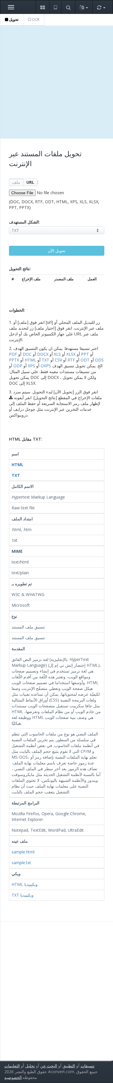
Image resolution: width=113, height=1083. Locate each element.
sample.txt (21, 862)
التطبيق (69, 1066)
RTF (71, 360)
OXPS (46, 365)
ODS (99, 360)
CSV (58, 360)
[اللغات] (83, 7)
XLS (57, 354)
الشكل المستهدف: (24, 222)
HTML (30, 360)
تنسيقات (87, 1066)
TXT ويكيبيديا (23, 895)
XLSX (71, 354)
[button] (42, 7)
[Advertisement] (56, 82)
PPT (85, 354)
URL (30, 182)
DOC (27, 354)
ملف (16, 182)
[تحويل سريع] (101, 7)
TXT (45, 360)
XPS (31, 365)
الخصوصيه (13, 1077)
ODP (17, 365)
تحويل (13, 19)
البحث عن (48, 1066)
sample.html (23, 852)
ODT (85, 360)
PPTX (14, 360)
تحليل (30, 1066)
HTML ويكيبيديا (25, 884)
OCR (35, 19)
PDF (13, 354)
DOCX (42, 354)
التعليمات (12, 1066)
